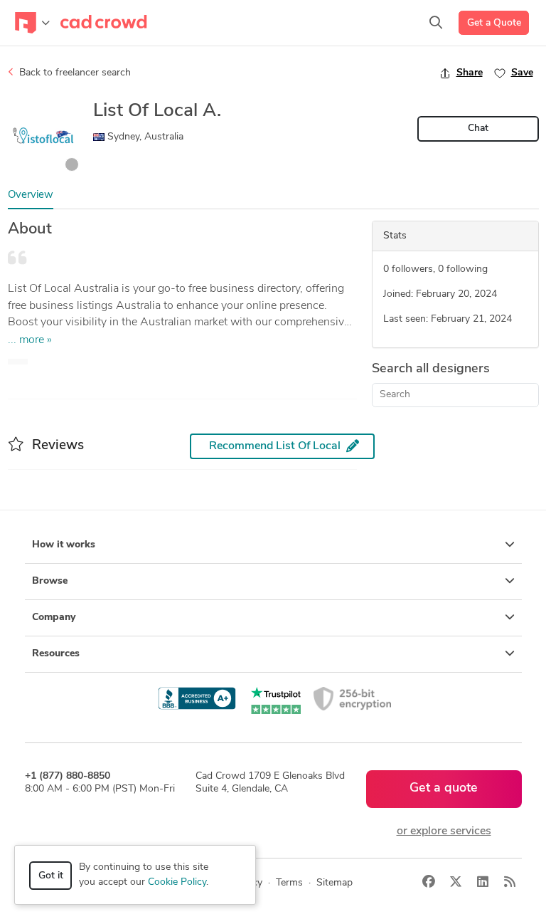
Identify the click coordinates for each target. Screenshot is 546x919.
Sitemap (334, 883)
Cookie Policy (177, 882)
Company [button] (53, 617)
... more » (30, 340)
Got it (50, 876)
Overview (30, 195)
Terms (289, 883)
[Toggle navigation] (32, 22)
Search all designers (431, 369)
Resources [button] (56, 653)
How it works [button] (63, 545)
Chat (478, 128)
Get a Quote (494, 23)
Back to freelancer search (73, 73)
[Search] (436, 23)
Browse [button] (50, 581)
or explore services (444, 831)
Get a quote (444, 788)
